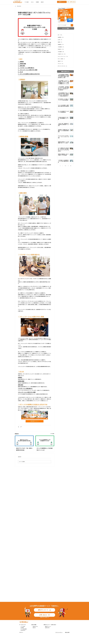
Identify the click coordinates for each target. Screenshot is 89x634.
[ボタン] (65, 15)
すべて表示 (52, 433)
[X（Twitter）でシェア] (18, 426)
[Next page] (68, 166)
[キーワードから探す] (72, 25)
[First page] (60, 166)
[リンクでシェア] (20, 426)
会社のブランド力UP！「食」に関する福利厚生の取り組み (24, 449)
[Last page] (71, 166)
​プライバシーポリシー (59, 632)
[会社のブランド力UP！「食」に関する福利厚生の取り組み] (24, 441)
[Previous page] (63, 166)
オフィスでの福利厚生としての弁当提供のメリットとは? (44, 449)
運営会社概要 (67, 632)
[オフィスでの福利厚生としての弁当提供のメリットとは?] (44, 441)
